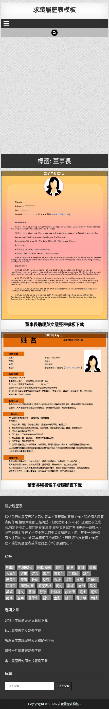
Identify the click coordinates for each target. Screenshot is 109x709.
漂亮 (79, 579)
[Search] (54, 33)
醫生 (46, 597)
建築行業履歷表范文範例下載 (26, 620)
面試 (94, 597)
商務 (92, 567)
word (10, 567)
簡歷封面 (27, 585)
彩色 (86, 573)
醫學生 (33, 597)
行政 (43, 591)
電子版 (81, 597)
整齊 (46, 579)
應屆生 (11, 579)
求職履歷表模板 (54, 9)
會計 (57, 579)
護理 (94, 591)
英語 (9, 591)
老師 (81, 585)
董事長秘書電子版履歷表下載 (54, 485)
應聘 (24, 579)
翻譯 (70, 585)
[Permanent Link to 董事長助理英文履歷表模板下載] (54, 245)
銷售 (68, 597)
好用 (24, 573)
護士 (83, 591)
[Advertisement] (54, 94)
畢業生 (92, 579)
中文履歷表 (55, 344)
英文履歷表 (55, 183)
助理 (81, 567)
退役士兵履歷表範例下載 (23, 651)
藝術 (31, 591)
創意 (70, 567)
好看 (35, 573)
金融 (57, 597)
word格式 (25, 567)
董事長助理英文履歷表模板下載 (54, 324)
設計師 (70, 591)
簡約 (59, 585)
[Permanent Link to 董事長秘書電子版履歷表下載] (54, 406)
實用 (46, 573)
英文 (92, 585)
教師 (35, 579)
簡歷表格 (44, 585)
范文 (20, 591)
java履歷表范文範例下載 (23, 631)
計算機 (56, 591)
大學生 (11, 573)
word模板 (44, 567)
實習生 (59, 573)
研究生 (11, 585)
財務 (9, 597)
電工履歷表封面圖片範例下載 (26, 661)
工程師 (73, 573)
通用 (20, 597)
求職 (68, 579)
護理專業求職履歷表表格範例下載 (29, 640)
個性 (59, 567)
